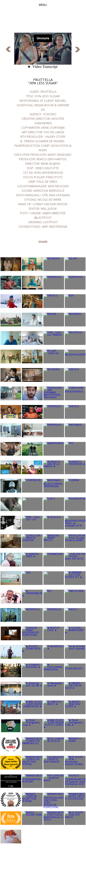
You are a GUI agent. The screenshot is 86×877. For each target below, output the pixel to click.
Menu (43, 5)
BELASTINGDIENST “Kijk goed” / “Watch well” (8, 49)
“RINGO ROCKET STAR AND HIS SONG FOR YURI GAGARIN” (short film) (77, 49)
